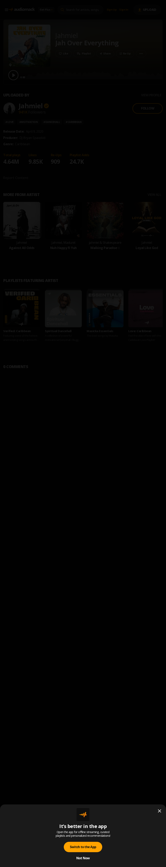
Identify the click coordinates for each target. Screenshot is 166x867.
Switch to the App (83, 847)
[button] (83, 433)
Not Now (83, 858)
